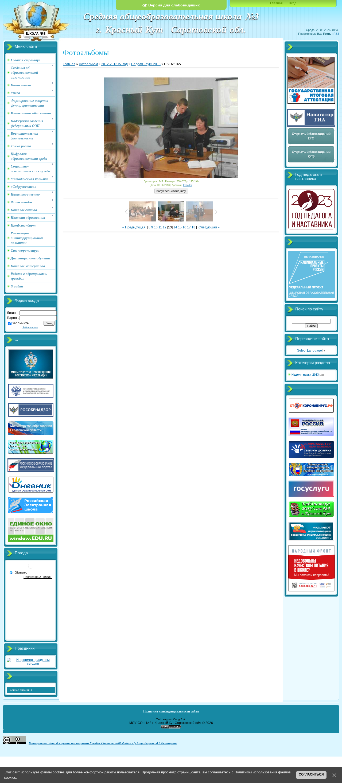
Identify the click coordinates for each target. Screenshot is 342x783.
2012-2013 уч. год (114, 64)
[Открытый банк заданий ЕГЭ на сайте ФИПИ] (311, 144)
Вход (292, 3)
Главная (276, 3)
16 (184, 227)
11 (160, 227)
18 (193, 227)
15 (180, 227)
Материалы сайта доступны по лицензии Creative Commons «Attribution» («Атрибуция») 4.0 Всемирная (103, 743)
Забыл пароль (30, 327)
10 (156, 227)
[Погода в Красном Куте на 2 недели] (38, 577)
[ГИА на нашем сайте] (311, 103)
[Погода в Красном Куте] (31, 568)
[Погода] (18, 572)
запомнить (20, 323)
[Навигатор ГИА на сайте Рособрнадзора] (311, 125)
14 (175, 227)
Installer (187, 185)
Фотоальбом (88, 64)
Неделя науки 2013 (146, 64)
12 (164, 227)
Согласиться (311, 774)
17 (189, 227)
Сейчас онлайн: (21, 689)
